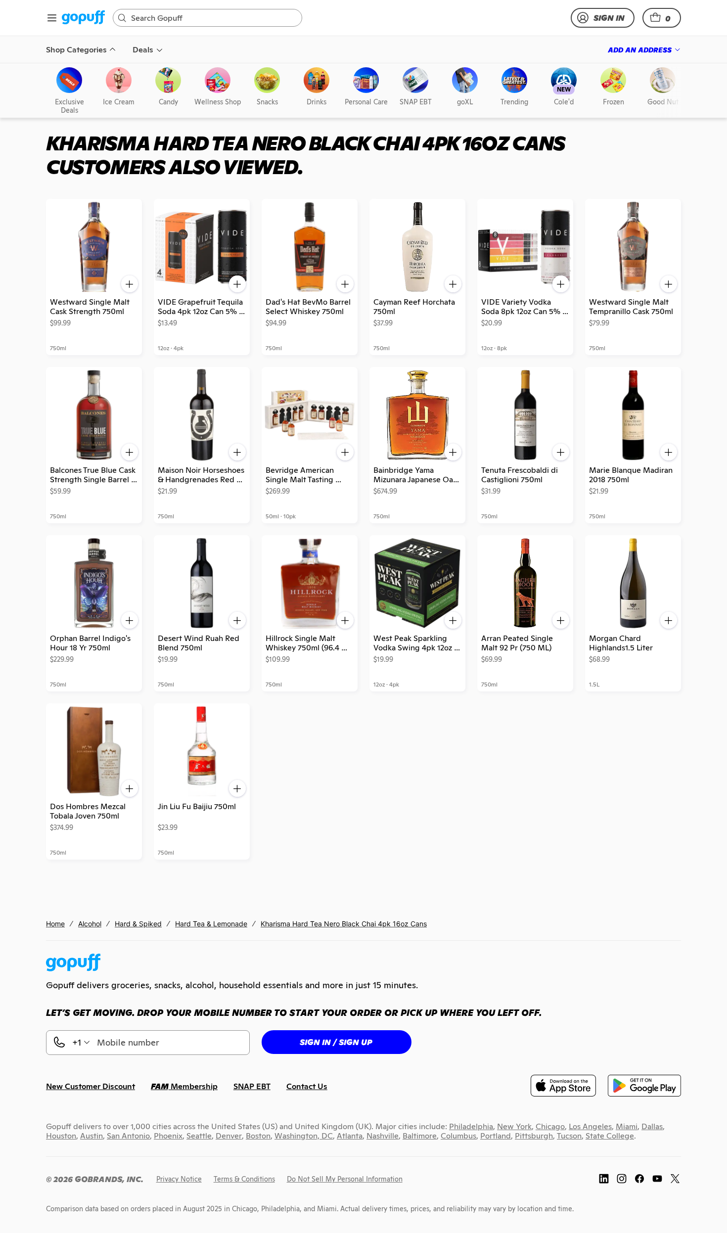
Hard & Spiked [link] (138, 923)
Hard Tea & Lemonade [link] (211, 923)
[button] (661, 18)
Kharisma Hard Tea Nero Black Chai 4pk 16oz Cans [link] (344, 923)
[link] (83, 18)
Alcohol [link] (89, 923)
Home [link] (55, 923)
